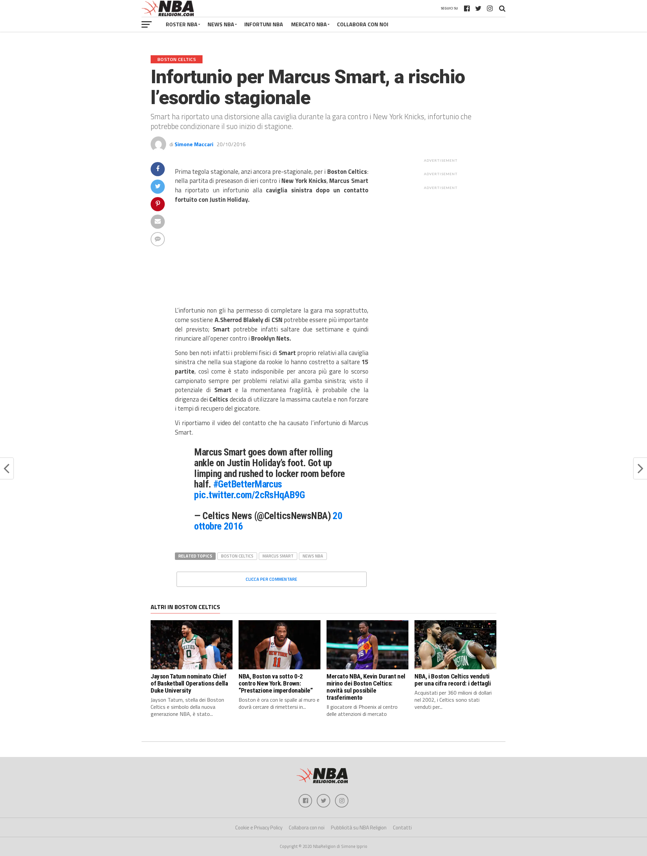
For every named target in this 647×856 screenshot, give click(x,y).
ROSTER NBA (181, 24)
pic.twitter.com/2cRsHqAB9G (249, 495)
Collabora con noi (307, 827)
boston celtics (237, 555)
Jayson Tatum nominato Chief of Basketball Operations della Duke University (189, 683)
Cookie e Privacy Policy (258, 827)
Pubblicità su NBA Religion (359, 827)
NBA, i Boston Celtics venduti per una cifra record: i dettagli (452, 679)
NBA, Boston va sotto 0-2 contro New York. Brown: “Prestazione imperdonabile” (276, 683)
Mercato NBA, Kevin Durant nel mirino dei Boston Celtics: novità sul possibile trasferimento (366, 686)
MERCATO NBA (309, 24)
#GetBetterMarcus (247, 484)
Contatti (402, 827)
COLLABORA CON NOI (362, 24)
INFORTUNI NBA (263, 24)
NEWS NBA (221, 24)
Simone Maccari (194, 144)
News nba (313, 555)
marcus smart (278, 555)
